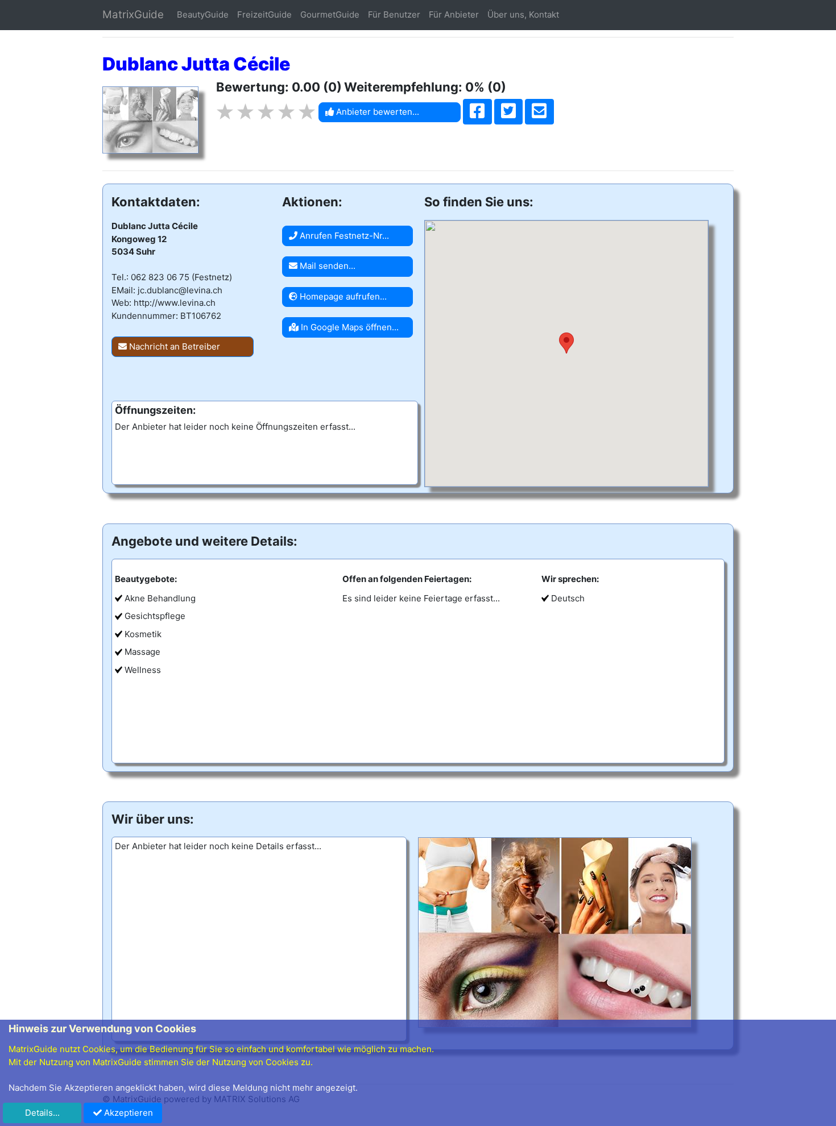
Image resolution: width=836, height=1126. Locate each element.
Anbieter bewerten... (376, 111)
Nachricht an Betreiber (173, 346)
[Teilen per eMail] (539, 112)
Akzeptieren (127, 1112)
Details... (42, 1112)
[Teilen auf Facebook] (477, 112)
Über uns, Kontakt (523, 14)
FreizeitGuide (264, 14)
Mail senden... (326, 265)
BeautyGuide (203, 14)
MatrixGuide (133, 14)
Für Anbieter (454, 14)
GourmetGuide (329, 14)
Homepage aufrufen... (342, 296)
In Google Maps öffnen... (349, 327)
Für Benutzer (394, 14)
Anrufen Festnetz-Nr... (343, 235)
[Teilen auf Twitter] (508, 112)
